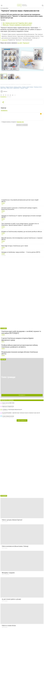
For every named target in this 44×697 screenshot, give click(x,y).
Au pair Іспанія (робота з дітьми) (11, 599)
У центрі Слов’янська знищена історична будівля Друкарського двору (17, 339)
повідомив (4, 40)
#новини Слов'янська (9, 87)
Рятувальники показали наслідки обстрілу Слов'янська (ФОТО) (19, 353)
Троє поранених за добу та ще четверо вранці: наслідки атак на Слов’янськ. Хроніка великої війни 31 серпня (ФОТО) (20, 224)
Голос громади (8, 377)
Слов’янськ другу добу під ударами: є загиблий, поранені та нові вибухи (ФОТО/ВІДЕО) (21, 332)
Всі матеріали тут (22, 395)
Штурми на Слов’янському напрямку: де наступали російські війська (21, 231)
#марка (26, 88)
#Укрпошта (22, 88)
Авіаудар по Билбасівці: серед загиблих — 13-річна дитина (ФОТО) (20, 252)
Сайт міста (5, 91)
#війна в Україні (3, 88)
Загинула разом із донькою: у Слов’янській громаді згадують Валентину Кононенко (19, 208)
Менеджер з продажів (8, 573)
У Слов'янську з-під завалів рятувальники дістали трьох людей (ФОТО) (19, 200)
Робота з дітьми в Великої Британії (12, 520)
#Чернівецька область (38, 87)
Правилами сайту (20, 121)
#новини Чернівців (29, 87)
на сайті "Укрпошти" (23, 43)
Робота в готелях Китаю (9, 625)
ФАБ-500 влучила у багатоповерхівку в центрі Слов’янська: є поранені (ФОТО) (21, 238)
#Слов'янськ (2, 87)
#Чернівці (24, 87)
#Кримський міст (16, 88)
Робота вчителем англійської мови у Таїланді (15, 546)
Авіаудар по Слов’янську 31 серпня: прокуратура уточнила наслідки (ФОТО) (21, 216)
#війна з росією (10, 88)
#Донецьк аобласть (17, 87)
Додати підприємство (22, 420)
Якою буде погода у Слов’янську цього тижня (14, 246)
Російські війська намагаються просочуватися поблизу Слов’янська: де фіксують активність (19, 346)
